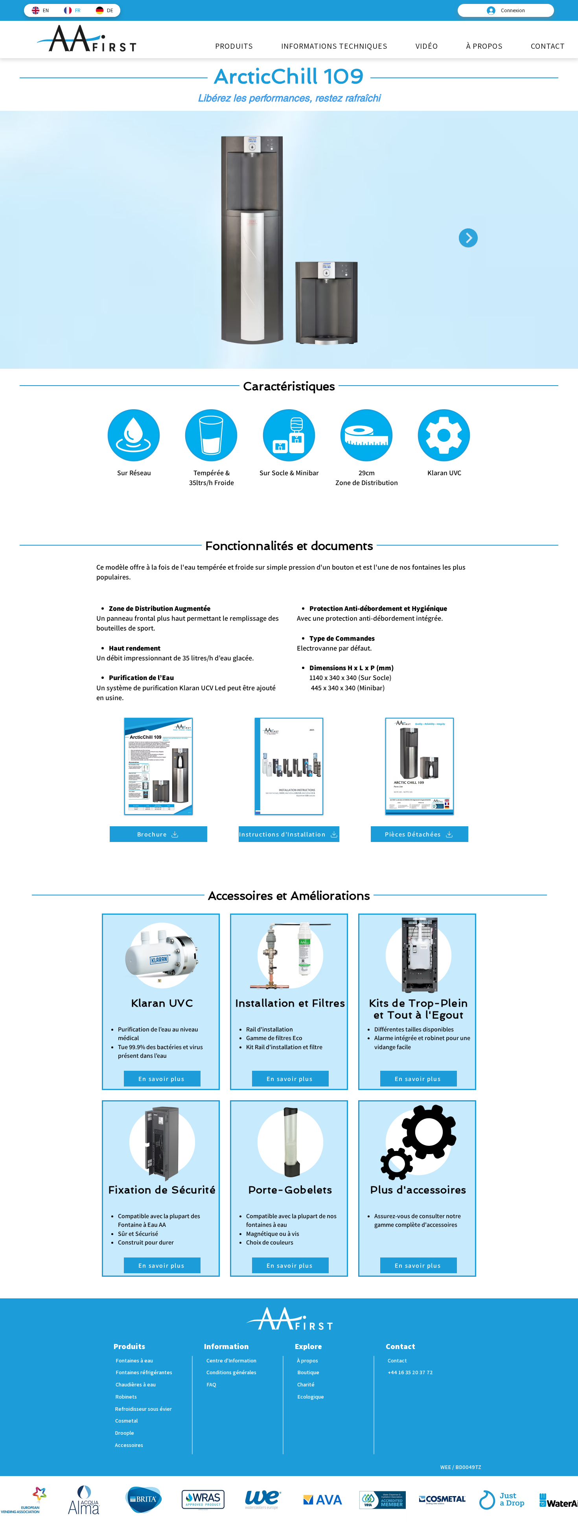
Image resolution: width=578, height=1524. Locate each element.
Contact (400, 1346)
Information (226, 1346)
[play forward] (568, 1500)
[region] (133, 470)
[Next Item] (468, 238)
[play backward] (10, 1500)
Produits (129, 1346)
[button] (234, 46)
